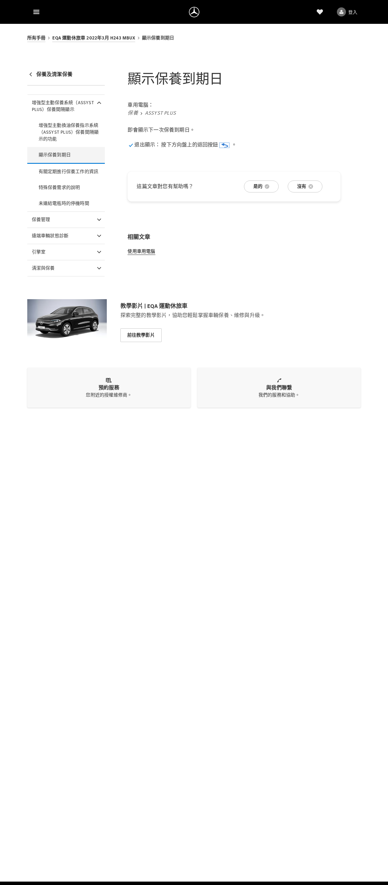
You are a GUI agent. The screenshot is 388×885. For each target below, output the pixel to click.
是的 (257, 186)
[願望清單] (319, 11)
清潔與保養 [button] (43, 268)
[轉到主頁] (194, 11)
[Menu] (36, 12)
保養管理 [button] (41, 220)
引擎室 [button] (39, 252)
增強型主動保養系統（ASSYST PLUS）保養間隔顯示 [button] (63, 106)
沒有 (301, 186)
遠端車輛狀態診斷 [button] (50, 236)
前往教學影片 (141, 335)
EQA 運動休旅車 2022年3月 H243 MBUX (93, 38)
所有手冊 (36, 38)
